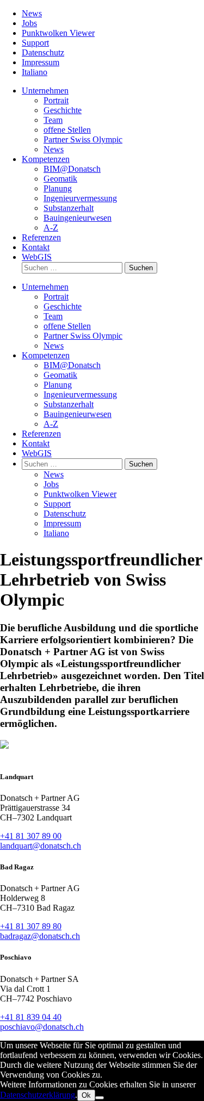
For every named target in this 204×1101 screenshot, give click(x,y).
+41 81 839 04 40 (30, 1017)
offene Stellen (67, 129)
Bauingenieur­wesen (78, 217)
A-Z (51, 227)
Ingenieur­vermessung (80, 198)
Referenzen (41, 237)
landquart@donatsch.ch (40, 845)
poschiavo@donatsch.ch (42, 1026)
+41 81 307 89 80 (30, 926)
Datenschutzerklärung (37, 1094)
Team (53, 120)
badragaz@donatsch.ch (40, 936)
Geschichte (63, 110)
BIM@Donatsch (72, 168)
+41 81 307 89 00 (30, 836)
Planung (58, 188)
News (32, 13)
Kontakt (36, 247)
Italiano (34, 72)
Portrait (56, 100)
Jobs (29, 23)
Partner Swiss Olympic (83, 139)
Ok (86, 1095)
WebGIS (37, 257)
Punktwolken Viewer (58, 33)
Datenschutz (43, 52)
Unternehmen (45, 90)
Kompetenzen (46, 159)
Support (35, 42)
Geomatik (60, 178)
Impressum (40, 62)
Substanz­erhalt (69, 208)
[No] (99, 1097)
